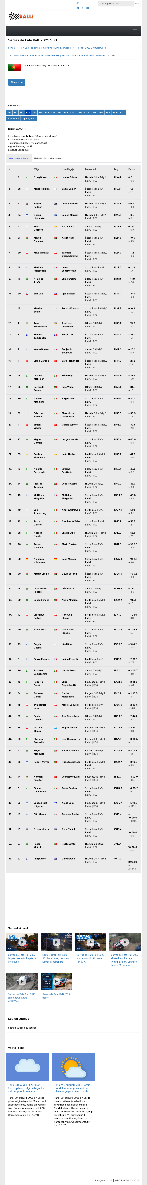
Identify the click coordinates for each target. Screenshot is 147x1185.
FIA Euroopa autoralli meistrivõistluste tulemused (46, 48)
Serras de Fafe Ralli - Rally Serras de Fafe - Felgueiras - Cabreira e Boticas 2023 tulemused (59, 55)
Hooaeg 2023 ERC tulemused (91, 48)
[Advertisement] (108, 82)
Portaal (11, 48)
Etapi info (16, 82)
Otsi (137, 3)
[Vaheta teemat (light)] (79, 3)
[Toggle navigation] (135, 31)
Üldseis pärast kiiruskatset (48, 158)
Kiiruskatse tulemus (19, 158)
